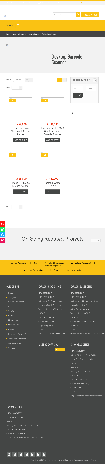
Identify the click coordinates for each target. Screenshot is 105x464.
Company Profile (74, 270)
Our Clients (54, 270)
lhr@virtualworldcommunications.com (27, 437)
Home (8, 34)
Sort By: (9, 80)
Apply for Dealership (18, 263)
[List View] (64, 80)
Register (92, 3)
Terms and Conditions (17, 338)
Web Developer (93, 460)
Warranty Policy (14, 343)
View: (8, 88)
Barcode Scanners (34, 34)
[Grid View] (59, 80)
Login (83, 3)
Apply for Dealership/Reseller (16, 299)
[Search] (78, 14)
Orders (11, 329)
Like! (60, 349)
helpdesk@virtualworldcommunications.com (56, 333)
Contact (11, 348)
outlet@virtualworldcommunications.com (87, 333)
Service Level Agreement (81, 263)
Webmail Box (13, 325)
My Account (13, 320)
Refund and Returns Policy (19, 334)
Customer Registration (33, 270)
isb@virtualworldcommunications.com (86, 395)
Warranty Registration (54, 265)
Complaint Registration (54, 263)
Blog (35, 263)
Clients (11, 311)
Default (18, 80)
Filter (78, 95)
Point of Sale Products (19, 34)
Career (11, 315)
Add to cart (21, 140)
